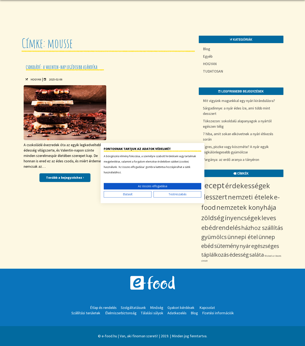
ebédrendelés (221, 227)
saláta (256, 254)
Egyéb (207, 56)
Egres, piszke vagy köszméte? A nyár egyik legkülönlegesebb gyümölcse (236, 149)
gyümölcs (214, 237)
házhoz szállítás (262, 228)
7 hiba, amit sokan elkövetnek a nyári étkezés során (238, 136)
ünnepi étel (242, 237)
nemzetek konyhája (246, 207)
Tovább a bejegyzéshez (64, 178)
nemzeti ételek (250, 196)
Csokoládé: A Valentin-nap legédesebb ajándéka (62, 67)
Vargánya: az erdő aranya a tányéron (231, 159)
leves (268, 218)
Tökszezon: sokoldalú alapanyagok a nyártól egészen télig (237, 124)
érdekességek (247, 185)
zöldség (212, 217)
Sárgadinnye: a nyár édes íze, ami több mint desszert (236, 111)
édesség (239, 254)
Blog (206, 48)
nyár (245, 246)
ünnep (267, 237)
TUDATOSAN (213, 71)
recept (212, 185)
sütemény (226, 246)
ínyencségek (243, 218)
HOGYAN (36, 79)
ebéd (207, 246)
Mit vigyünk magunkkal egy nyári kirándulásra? (239, 100)
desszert (214, 196)
